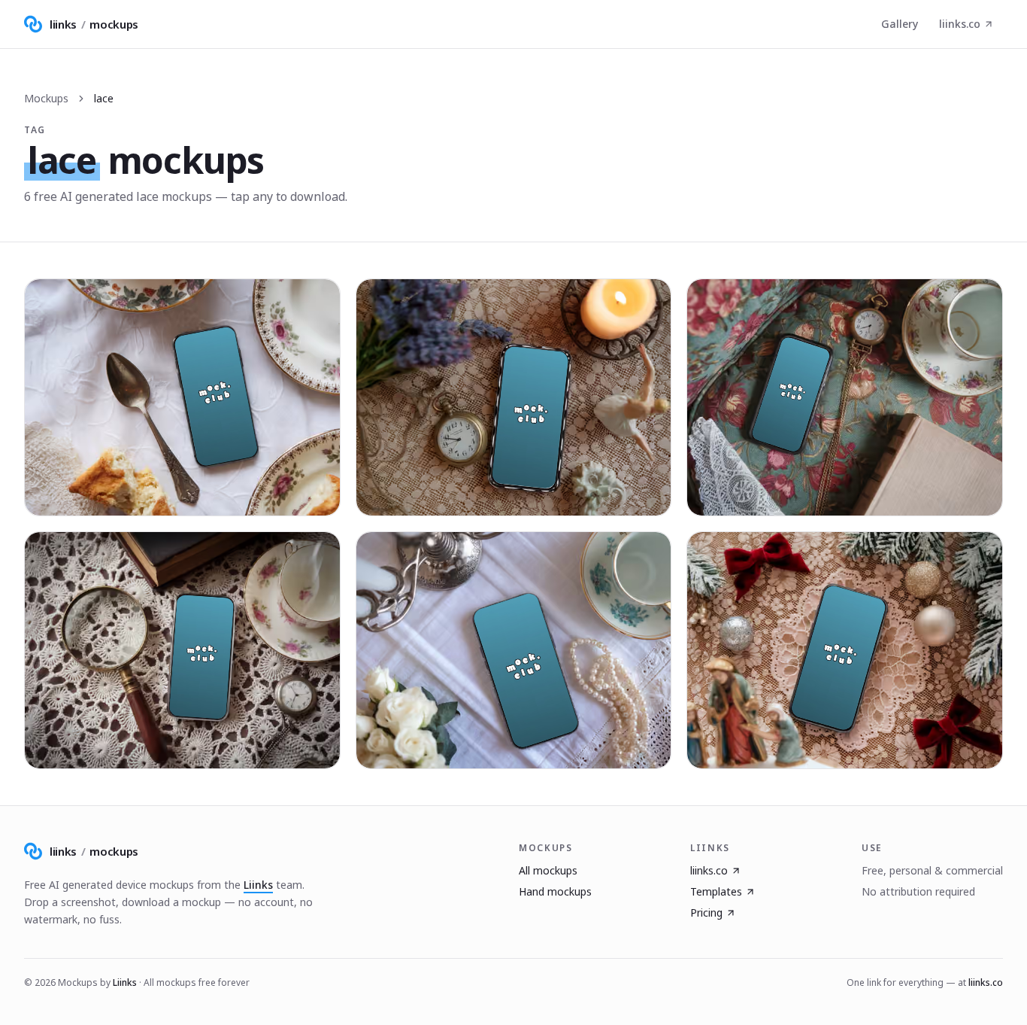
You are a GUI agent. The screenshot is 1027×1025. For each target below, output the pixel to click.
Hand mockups (555, 891)
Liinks (258, 884)
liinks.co (959, 24)
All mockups (548, 870)
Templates (716, 891)
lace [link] (104, 98)
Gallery (899, 24)
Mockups (46, 98)
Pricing (706, 912)
